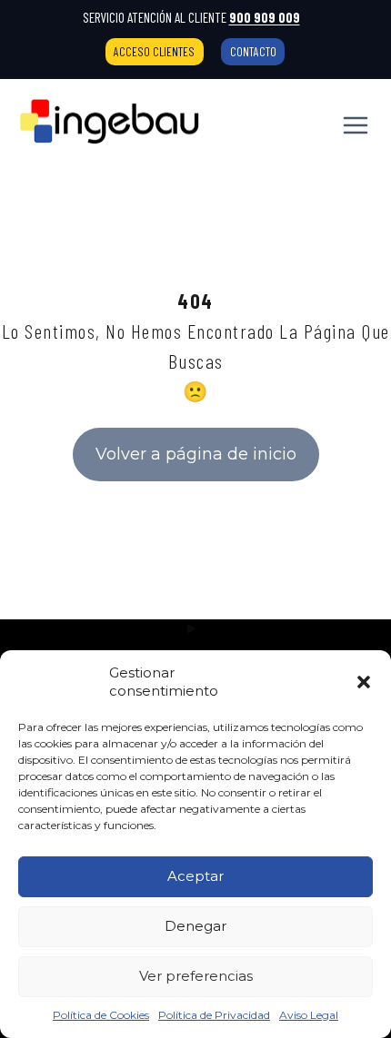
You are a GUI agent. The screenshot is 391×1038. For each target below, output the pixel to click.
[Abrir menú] (355, 124)
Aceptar (195, 876)
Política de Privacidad (214, 1015)
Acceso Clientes (154, 51)
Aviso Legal (308, 1015)
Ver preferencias (196, 975)
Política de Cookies (101, 1015)
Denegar (195, 925)
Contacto (253, 51)
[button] (364, 682)
